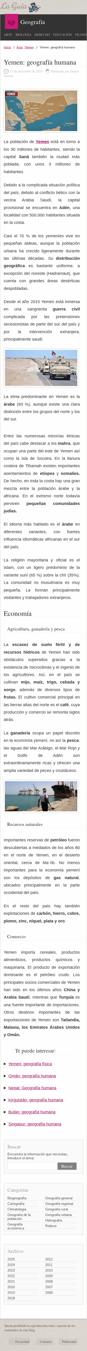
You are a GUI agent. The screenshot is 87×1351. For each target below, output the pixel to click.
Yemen (29, 47)
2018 (11, 1298)
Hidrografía (53, 1220)
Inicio (7, 47)
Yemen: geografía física (30, 1064)
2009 (49, 1276)
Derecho (42, 34)
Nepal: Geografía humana (32, 1088)
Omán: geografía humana (32, 1076)
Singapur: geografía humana (34, 1124)
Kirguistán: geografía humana (35, 1100)
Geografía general (58, 1198)
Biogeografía (16, 1198)
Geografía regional (59, 1204)
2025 (11, 1259)
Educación (62, 34)
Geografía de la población (19, 1217)
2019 (11, 1293)
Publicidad (69, 1341)
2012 (49, 1259)
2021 (11, 1281)
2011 (48, 1265)
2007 (49, 1287)
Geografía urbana (58, 1215)
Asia (19, 47)
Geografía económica (15, 1226)
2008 (49, 1281)
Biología (23, 34)
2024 (11, 1265)
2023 (11, 1270)
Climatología (16, 1209)
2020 (11, 1287)
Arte (8, 34)
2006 (49, 1293)
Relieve (51, 1226)
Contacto (46, 1341)
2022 (11, 1276)
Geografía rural (56, 1209)
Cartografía (15, 1204)
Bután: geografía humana (31, 1112)
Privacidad (22, 1341)
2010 (49, 1270)
